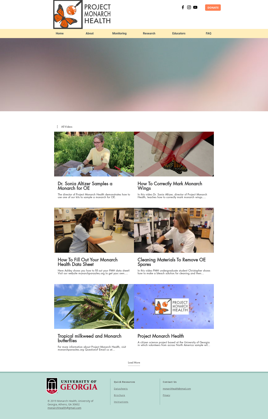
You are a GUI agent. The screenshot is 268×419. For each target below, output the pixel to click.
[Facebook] (182, 7)
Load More (134, 362)
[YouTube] (195, 7)
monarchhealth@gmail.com (177, 388)
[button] (89, 33)
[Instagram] (189, 7)
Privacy (166, 395)
